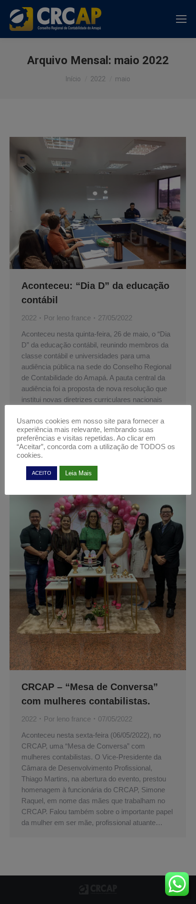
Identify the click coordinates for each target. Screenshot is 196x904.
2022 (29, 318)
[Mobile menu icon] (181, 19)
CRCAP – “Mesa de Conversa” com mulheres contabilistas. (89, 694)
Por (67, 318)
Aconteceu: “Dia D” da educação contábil (95, 292)
